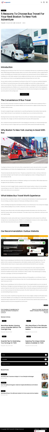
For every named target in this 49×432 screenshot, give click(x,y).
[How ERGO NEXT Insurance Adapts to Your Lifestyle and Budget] (45, 377)
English (38, 430)
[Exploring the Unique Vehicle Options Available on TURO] (36, 337)
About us (37, 429)
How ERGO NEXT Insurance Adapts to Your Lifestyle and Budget (17, 376)
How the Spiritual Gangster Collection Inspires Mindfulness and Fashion (19, 385)
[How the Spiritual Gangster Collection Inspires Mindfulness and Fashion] (45, 385)
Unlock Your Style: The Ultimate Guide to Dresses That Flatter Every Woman (39, 311)
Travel (3, 10)
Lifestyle (3, 382)
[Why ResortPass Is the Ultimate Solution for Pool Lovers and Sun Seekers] (36, 321)
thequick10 (3, 22)
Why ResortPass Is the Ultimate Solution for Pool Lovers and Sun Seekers (36, 327)
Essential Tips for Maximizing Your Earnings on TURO (10, 342)
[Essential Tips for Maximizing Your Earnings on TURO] (12, 337)
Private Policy (44, 429)
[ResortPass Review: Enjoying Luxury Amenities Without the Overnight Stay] (12, 321)
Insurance (4, 374)
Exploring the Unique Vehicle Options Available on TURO (35, 342)
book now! (24, 94)
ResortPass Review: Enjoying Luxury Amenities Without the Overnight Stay (11, 327)
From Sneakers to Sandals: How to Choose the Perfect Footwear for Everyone (10, 311)
